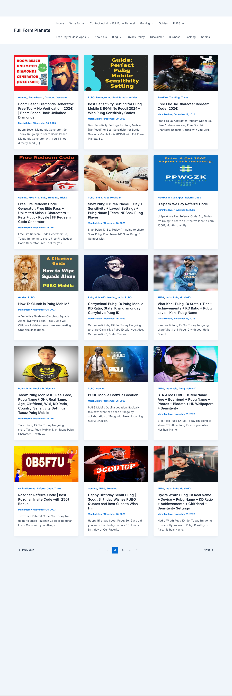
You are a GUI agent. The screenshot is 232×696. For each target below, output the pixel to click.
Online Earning (26, 488)
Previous (26, 550)
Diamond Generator (56, 97)
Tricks (184, 97)
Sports (205, 37)
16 (137, 550)
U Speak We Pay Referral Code (183, 204)
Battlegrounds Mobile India (112, 97)
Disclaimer (157, 37)
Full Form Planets (32, 30)
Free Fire (163, 97)
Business (174, 37)
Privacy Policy (136, 37)
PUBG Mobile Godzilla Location (113, 395)
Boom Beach (36, 97)
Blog (115, 37)
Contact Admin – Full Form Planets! (112, 23)
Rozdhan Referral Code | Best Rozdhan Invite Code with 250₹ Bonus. (43, 499)
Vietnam (50, 388)
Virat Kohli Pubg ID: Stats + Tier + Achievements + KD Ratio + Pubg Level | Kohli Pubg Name (185, 308)
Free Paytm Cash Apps (71, 37)
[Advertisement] (62, 7)
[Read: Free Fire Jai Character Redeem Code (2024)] (186, 72)
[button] (151, 23)
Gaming (145, 23)
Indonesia (171, 388)
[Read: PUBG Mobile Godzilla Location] (116, 363)
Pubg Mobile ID (112, 197)
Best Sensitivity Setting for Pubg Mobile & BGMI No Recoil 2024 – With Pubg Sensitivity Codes (115, 108)
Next (208, 550)
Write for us (76, 23)
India (43, 197)
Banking (190, 37)
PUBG (177, 23)
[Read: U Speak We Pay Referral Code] (186, 172)
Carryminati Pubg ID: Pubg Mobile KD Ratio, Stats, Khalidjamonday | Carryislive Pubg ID (115, 308)
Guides (163, 23)
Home (60, 23)
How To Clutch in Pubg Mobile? (43, 304)
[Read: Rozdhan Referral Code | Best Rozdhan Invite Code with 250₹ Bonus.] (46, 463)
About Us (101, 37)
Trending (174, 97)
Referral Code (193, 197)
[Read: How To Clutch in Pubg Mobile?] (46, 272)
